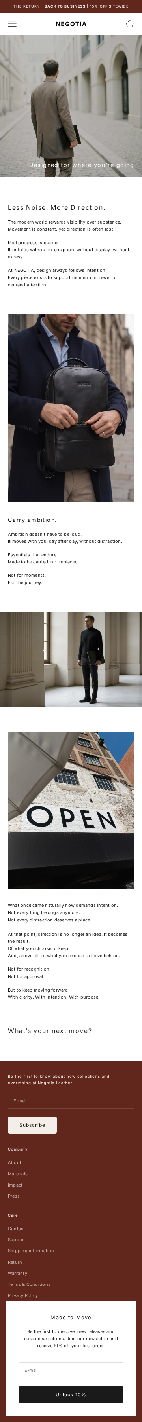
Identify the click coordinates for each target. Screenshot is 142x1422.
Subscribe (32, 1125)
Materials (18, 1173)
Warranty (17, 1273)
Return (15, 1262)
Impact (15, 1185)
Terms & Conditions (29, 1284)
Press (14, 1196)
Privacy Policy (23, 1295)
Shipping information (31, 1250)
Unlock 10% (71, 1394)
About (14, 1162)
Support (17, 1239)
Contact (16, 1228)
